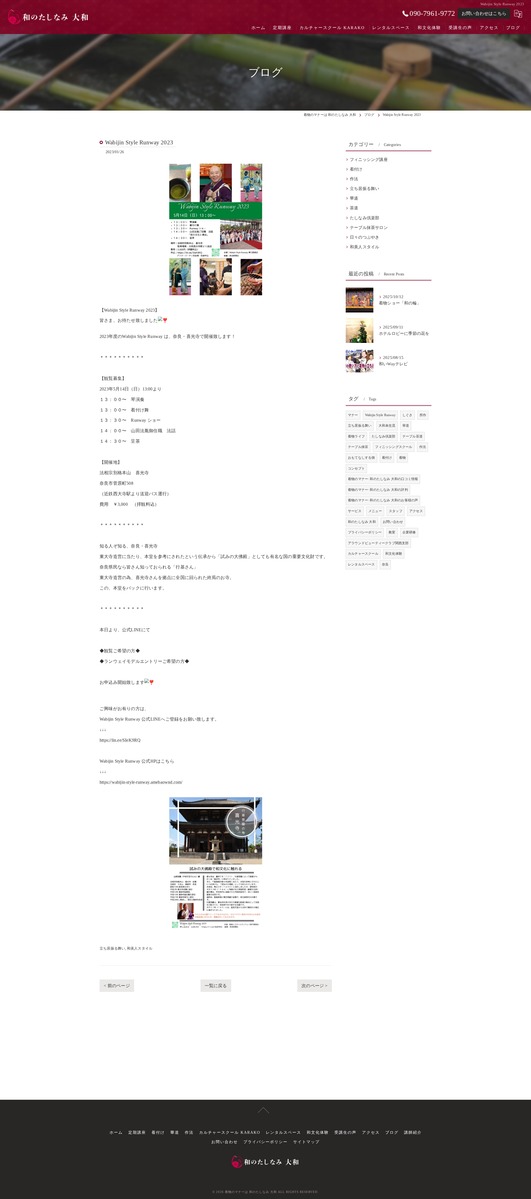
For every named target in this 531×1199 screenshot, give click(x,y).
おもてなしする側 (361, 458)
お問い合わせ (393, 522)
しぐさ (407, 415)
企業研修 (409, 532)
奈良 (385, 564)
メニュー (375, 511)
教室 (392, 532)
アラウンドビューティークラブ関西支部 (378, 543)
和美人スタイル (139, 948)
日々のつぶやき (364, 237)
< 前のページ (117, 985)
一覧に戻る (216, 985)
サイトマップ (306, 1142)
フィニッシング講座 (369, 159)
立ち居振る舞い (112, 948)
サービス (354, 511)
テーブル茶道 (412, 436)
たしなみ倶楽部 (364, 218)
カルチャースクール (363, 554)
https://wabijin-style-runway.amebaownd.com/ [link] (141, 782)
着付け (356, 169)
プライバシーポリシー (365, 532)
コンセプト (356, 468)
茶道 (354, 208)
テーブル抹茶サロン (369, 227)
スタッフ (395, 511)
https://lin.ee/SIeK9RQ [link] (120, 740)
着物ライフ (356, 436)
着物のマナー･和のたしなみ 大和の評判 (378, 490)
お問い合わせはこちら (484, 13)
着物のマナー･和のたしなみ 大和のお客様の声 (383, 500)
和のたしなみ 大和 (362, 522)
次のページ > (314, 985)
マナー (353, 415)
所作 (423, 415)
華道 (354, 198)
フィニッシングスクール (393, 447)
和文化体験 (393, 554)
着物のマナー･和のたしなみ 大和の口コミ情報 (383, 479)
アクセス (416, 511)
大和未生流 (387, 426)
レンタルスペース (361, 564)
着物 (402, 458)
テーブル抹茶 (358, 447)
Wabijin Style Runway (380, 415)
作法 (354, 179)
